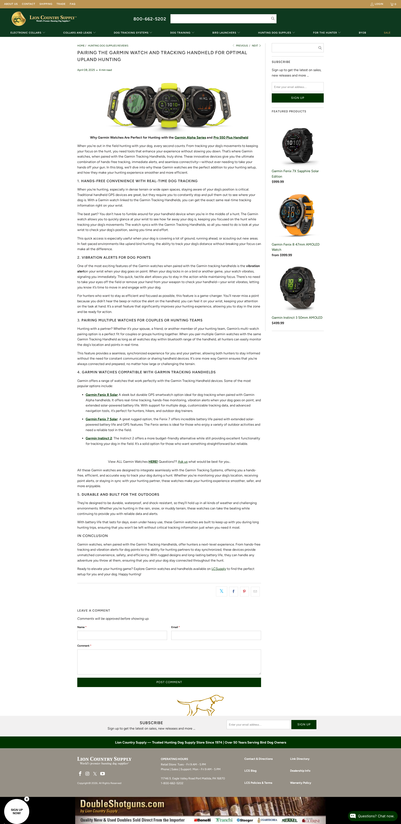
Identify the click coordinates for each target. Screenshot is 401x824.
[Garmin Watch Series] (169, 132)
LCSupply (219, 569)
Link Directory (300, 759)
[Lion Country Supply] (53, 19)
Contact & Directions (258, 759)
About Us (11, 4)
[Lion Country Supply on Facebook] (80, 774)
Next (255, 45)
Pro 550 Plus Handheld (230, 137)
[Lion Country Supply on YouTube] (103, 774)
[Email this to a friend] (255, 591)
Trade (61, 4)
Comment (84, 645)
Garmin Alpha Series (190, 137)
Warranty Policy (300, 783)
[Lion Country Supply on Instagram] (88, 774)
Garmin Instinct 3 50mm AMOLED (297, 318)
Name (81, 627)
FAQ (72, 4)
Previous (241, 45)
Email (175, 627)
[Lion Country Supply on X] (95, 774)
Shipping (45, 4)
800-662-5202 (149, 18)
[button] (28, 33)
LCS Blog (250, 771)
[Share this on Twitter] (221, 591)
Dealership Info (300, 771)
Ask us (183, 462)
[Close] (26, 798)
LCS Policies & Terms (258, 783)
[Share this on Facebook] (233, 591)
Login (379, 4)
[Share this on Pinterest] (244, 591)
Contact (28, 4)
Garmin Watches (99, 372)
